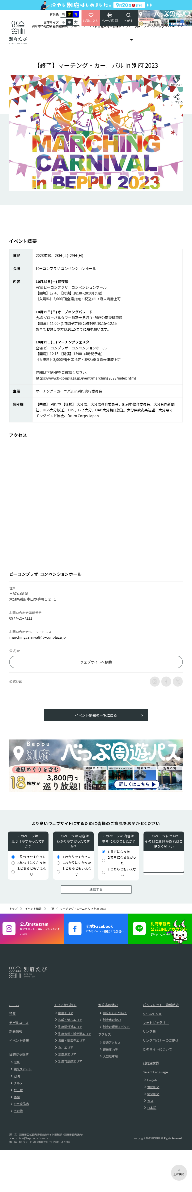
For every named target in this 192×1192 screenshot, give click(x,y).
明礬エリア (65, 1013)
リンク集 (149, 1031)
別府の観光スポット (116, 1026)
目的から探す (113, 26)
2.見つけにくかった (31, 862)
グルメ (18, 1083)
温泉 (17, 1062)
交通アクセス (111, 1042)
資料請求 (158, 26)
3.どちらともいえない (32, 871)
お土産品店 (21, 1103)
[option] (96, 133)
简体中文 (153, 1094)
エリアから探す (131, 33)
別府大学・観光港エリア (74, 1033)
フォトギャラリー (156, 1022)
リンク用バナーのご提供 (160, 1040)
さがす (128, 21)
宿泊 (17, 1076)
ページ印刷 (110, 21)
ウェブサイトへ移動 (96, 661)
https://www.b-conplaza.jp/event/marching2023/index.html (86, 378)
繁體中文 (153, 1087)
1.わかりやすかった (76, 856)
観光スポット (23, 1069)
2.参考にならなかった (122, 860)
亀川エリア (65, 1047)
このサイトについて (157, 1049)
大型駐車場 (110, 1056)
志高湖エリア (67, 1054)
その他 (18, 1110)
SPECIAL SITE (173, 26)
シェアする (176, 102)
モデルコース (77, 26)
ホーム (14, 1004)
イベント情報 (95, 26)
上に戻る (179, 1174)
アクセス (146, 26)
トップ (13, 909)
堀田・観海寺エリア (71, 1040)
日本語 (151, 1107)
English (152, 1080)
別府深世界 (151, 1063)
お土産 (18, 1090)
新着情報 (56, 26)
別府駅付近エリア (70, 1026)
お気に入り (91, 21)
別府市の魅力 (41, 26)
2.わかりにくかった (76, 862)
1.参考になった (119, 851)
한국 (150, 1100)
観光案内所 (110, 1049)
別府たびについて (115, 1013)
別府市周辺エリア (70, 1061)
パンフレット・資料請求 (161, 1004)
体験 (17, 1097)
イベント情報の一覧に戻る (96, 715)
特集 (65, 26)
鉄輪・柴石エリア (70, 1019)
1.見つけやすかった (31, 856)
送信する (96, 889)
